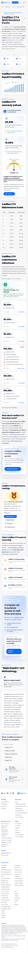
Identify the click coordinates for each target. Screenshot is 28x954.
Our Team (17, 826)
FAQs (17, 727)
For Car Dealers (19, 836)
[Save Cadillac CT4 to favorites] (24, 18)
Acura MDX (4, 865)
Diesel (2, 917)
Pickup (16, 895)
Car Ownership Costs (20, 806)
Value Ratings (18, 808)
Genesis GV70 (18, 869)
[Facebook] (13, 793)
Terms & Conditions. (5, 945)
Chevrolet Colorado (6, 869)
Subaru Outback (19, 883)
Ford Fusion (18, 865)
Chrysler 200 (4, 880)
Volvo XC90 (4, 904)
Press (16, 830)
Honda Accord (18, 872)
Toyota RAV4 (4, 898)
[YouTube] (2, 793)
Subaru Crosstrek (19, 885)
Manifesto (17, 832)
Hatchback (17, 898)
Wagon (16, 904)
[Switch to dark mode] (20, 2)
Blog (16, 802)
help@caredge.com (6, 853)
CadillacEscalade (10, 750)
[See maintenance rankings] (14, 496)
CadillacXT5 (8, 760)
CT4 (13, 6)
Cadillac (7, 6)
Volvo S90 (4, 902)
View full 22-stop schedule (9, 407)
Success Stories (19, 834)
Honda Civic (18, 876)
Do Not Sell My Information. (7, 947)
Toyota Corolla (5, 893)
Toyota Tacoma (5, 900)
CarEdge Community (20, 804)
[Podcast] (7, 793)
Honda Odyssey (19, 880)
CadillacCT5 (8, 747)
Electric (3, 911)
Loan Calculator (19, 817)
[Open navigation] (24, 2)
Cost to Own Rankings (21, 812)
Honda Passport (19, 878)
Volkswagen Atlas (5, 906)
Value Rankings (19, 810)
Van (16, 902)
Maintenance (10, 516)
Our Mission (18, 823)
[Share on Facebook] (13, 82)
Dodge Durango (5, 889)
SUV (16, 891)
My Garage (4, 804)
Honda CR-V (18, 874)
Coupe (16, 900)
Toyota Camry (4, 891)
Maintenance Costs (6, 842)
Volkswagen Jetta (5, 908)
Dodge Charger (5, 887)
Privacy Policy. (14, 945)
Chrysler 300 (4, 882)
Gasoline (3, 915)
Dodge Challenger (6, 884)
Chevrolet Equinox (6, 872)
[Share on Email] (24, 82)
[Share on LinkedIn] (15, 82)
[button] (5, 87)
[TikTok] (5, 793)
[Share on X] (21, 82)
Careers (17, 828)
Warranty (3, 808)
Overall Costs (10, 527)
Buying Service (5, 802)
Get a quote (8, 193)
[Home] (2, 7)
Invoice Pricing (5, 823)
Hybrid (3, 913)
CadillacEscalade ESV (11, 754)
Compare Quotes (10, 651)
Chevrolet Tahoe (5, 878)
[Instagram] (10, 793)
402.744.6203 (4, 855)
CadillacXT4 (8, 757)
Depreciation (10, 520)
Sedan (16, 893)
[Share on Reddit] (18, 82)
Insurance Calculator (6, 840)
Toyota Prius (4, 895)
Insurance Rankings (6, 838)
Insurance (9, 523)
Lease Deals (18, 815)
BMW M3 (3, 867)
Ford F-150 (17, 867)
